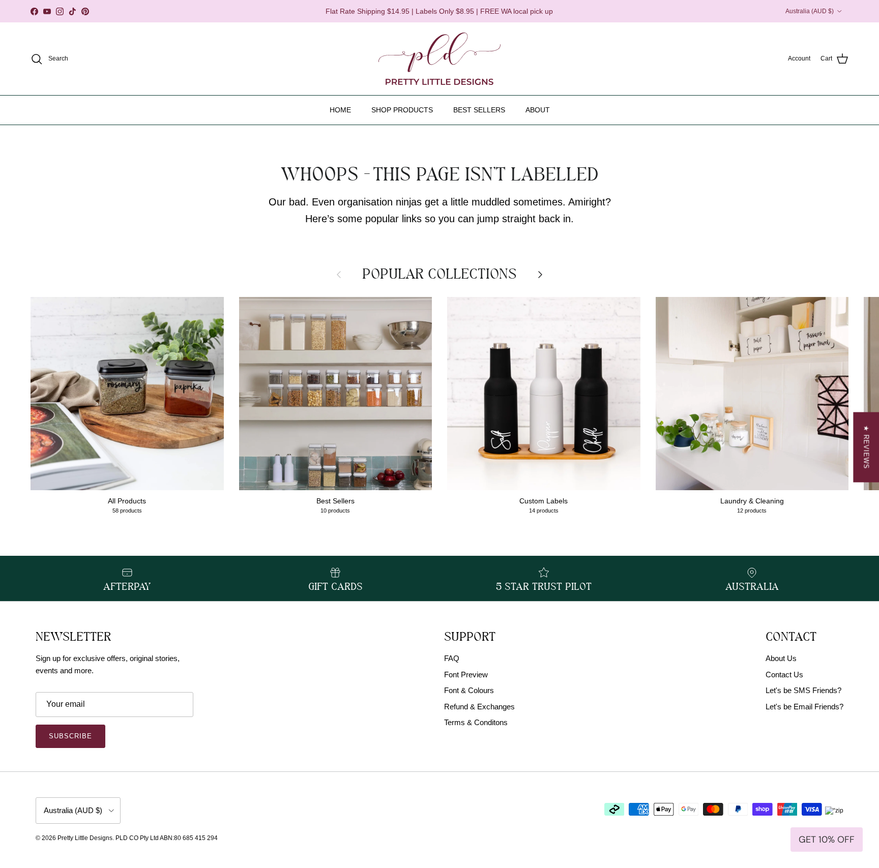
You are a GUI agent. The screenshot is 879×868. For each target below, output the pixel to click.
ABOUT (537, 110)
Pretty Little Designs (84, 838)
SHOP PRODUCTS (402, 110)
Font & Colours (469, 690)
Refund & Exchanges (479, 706)
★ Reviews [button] (866, 447)
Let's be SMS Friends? (803, 690)
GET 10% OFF (827, 839)
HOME (340, 110)
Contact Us (784, 674)
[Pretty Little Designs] (439, 59)
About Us (781, 658)
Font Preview (466, 674)
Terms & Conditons (476, 722)
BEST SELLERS (479, 110)
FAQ (451, 658)
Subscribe (70, 736)
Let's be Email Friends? (804, 706)
